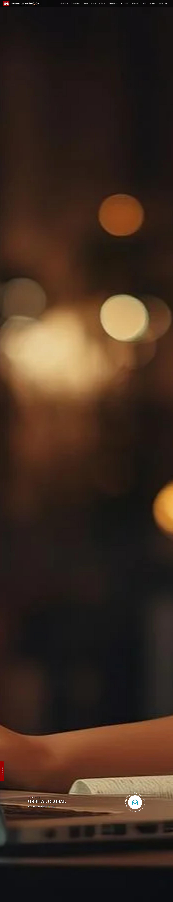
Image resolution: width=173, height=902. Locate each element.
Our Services (75, 3)
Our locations (89, 3)
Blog (145, 3)
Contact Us (163, 3)
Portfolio (102, 3)
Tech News (153, 3)
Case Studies (124, 3)
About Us (63, 3)
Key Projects (113, 3)
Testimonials (136, 3)
